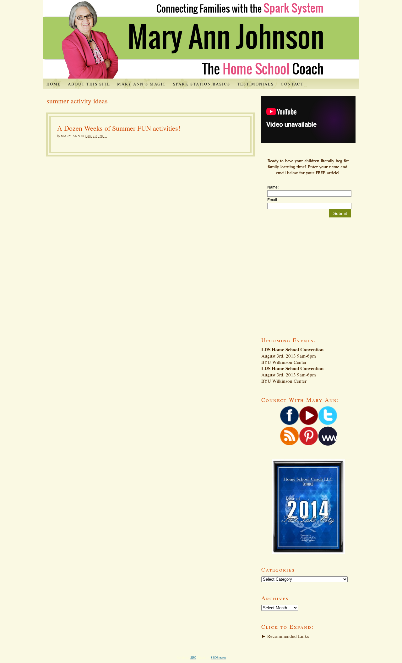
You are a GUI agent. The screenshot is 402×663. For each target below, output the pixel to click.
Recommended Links (285, 636)
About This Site (89, 84)
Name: (273, 187)
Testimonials (255, 84)
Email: (272, 200)
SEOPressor (218, 657)
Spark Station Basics (201, 84)
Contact (292, 84)
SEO (193, 657)
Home (53, 84)
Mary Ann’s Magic (141, 84)
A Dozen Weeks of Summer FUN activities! (118, 128)
